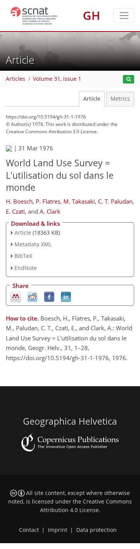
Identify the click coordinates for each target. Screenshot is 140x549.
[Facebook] (49, 296)
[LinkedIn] (66, 296)
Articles (15, 78)
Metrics (120, 98)
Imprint (57, 529)
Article (91, 98)
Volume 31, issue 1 (57, 78)
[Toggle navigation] (124, 15)
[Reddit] (32, 296)
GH (91, 15)
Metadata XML (33, 244)
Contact (29, 529)
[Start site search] (128, 79)
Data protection (96, 529)
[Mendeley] (15, 296)
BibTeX (23, 256)
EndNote (25, 268)
